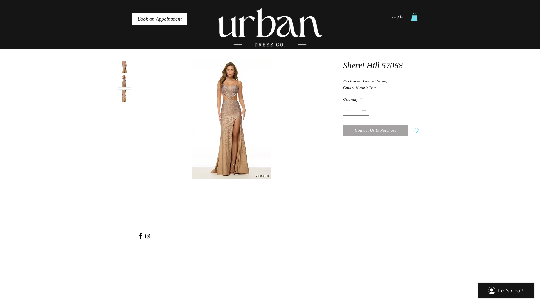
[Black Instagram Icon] (148, 236)
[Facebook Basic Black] (140, 236)
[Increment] (364, 110)
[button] (414, 17)
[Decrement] (348, 110)
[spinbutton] (356, 110)
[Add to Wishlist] (416, 130)
